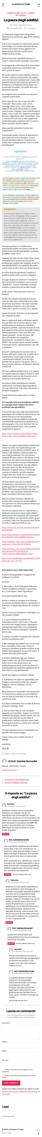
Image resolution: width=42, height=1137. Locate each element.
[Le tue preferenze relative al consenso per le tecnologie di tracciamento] (38, 1133)
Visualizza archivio (10, 770)
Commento (6, 1023)
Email (4, 1051)
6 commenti (31, 28)
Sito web (5, 1060)
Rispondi (6, 834)
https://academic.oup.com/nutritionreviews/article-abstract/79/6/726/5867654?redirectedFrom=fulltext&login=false (21, 551)
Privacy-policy (7, 1133)
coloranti (14, 754)
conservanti (22, 754)
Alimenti (31, 13)
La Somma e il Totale (21, 4)
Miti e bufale (21, 15)
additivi (7, 754)
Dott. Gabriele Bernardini (23, 25)
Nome (4, 1042)
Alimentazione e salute (17, 13)
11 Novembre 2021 (15, 28)
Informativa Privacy (9, 1116)
